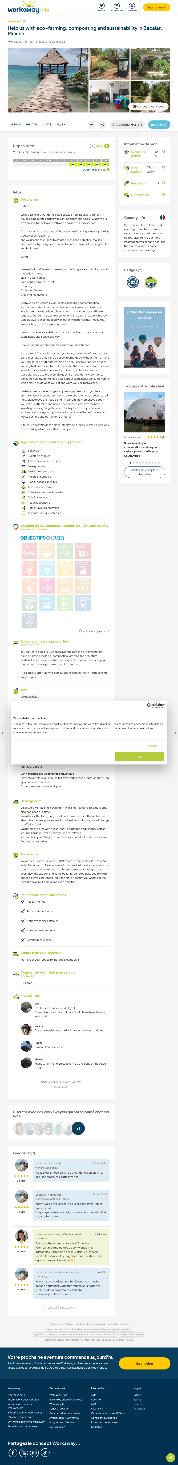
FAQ (93, 1403)
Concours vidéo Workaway (64, 1413)
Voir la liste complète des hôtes (144, 472)
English (137, 1394)
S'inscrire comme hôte (20, 1416)
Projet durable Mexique (132, 1334)
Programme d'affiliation (62, 1422)
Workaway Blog (58, 1394)
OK (140, 756)
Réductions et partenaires (22, 1426)
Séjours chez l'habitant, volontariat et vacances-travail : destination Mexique (89, 1324)
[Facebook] (13, 1453)
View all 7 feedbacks (61, 1307)
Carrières (96, 1426)
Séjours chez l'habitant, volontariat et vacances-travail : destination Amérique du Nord (89, 1329)
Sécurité (96, 1399)
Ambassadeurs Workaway (64, 1417)
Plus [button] (59, 124)
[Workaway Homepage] (29, 6)
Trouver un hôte (16, 1394)
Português (139, 1408)
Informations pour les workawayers (20, 1405)
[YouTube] (23, 1453)
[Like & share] (103, 124)
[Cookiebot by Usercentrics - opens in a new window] (149, 705)
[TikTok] (45, 1452)
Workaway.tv (56, 1403)
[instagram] (34, 1453)
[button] (130, 463)
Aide (93, 1394)
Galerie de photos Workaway (65, 1399)
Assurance (97, 1408)
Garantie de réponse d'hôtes (107, 1413)
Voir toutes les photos (150, 106)
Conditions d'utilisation (104, 1417)
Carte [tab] (47, 124)
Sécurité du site (61, 1087)
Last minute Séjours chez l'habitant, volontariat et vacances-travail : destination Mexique (89, 1340)
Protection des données (105, 1422)
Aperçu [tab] (15, 124)
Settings (153, 745)
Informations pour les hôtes (23, 1399)
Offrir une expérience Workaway (26, 1421)
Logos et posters (58, 1408)
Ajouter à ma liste (128, 124)
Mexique (16, 41)
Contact (161, 124)
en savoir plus (144, 326)
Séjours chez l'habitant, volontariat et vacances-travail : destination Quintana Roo (75, 1334)
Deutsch (137, 1399)
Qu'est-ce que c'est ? (96, 631)
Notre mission (57, 1426)
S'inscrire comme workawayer (25, 1412)
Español (137, 1403)
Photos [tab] (32, 124)
